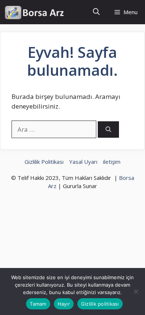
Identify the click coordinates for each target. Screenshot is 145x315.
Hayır (64, 304)
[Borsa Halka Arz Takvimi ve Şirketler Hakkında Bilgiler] (34, 12)
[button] (96, 12)
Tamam (38, 304)
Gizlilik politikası (100, 304)
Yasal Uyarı (83, 161)
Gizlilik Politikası (44, 161)
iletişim (111, 161)
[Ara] (108, 129)
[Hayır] (135, 291)
